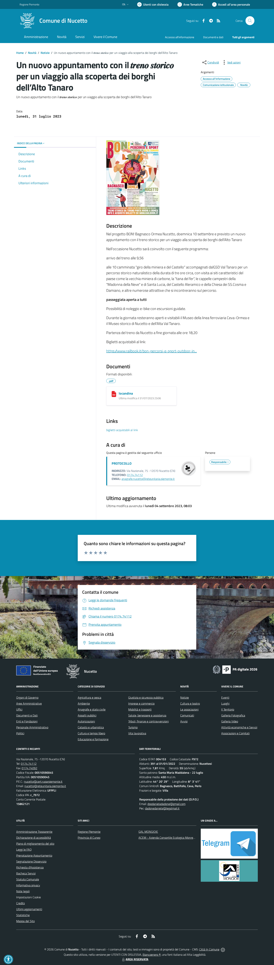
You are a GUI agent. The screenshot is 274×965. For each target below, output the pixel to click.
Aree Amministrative (29, 703)
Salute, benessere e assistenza (147, 715)
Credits (20, 903)
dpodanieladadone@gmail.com (166, 804)
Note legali (23, 891)
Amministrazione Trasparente (34, 831)
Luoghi (225, 703)
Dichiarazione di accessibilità (33, 837)
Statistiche (23, 915)
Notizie (45, 52)
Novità (32, 52)
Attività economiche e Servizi (239, 727)
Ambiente (84, 703)
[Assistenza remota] (222, 949)
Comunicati (187, 715)
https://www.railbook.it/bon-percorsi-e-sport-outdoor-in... (151, 351)
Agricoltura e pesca (89, 697)
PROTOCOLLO (122, 463)
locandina (126, 393)
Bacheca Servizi (26, 873)
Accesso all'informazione (179, 37)
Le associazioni (189, 709)
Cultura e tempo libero (91, 733)
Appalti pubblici (87, 715)
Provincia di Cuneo (89, 837)
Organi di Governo (27, 697)
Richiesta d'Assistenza (30, 867)
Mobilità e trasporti (140, 709)
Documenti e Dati (27, 715)
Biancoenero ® (152, 954)
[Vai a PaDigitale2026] (235, 669)
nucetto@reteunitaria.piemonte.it (45, 786)
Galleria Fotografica (233, 715)
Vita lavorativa (137, 733)
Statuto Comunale (27, 879)
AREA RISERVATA (137, 959)
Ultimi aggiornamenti (29, 909)
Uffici (19, 709)
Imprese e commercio (141, 703)
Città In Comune (209, 949)
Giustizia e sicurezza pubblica (145, 697)
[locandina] (114, 394)
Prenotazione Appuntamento (34, 855)
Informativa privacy (28, 885)
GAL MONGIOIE (148, 831)
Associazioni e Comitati (235, 733)
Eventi (225, 697)
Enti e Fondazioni (26, 721)
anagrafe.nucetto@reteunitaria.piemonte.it (148, 479)
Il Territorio (227, 709)
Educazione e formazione (93, 739)
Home (20, 52)
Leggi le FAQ (24, 849)
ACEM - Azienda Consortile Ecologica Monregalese (169, 837)
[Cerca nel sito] (249, 20)
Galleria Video (229, 721)
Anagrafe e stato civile (91, 709)
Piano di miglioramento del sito (35, 843)
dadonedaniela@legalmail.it (162, 808)
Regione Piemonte (29, 4)
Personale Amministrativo (32, 727)
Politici (20, 733)
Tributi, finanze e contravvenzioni (148, 721)
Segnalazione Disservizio (31, 861)
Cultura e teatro (190, 703)
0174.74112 (135, 475)
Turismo (133, 727)
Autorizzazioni (86, 721)
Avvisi (184, 721)
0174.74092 (29, 768)
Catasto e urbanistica (91, 727)
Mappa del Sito (25, 921)
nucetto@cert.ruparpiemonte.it (43, 781)
